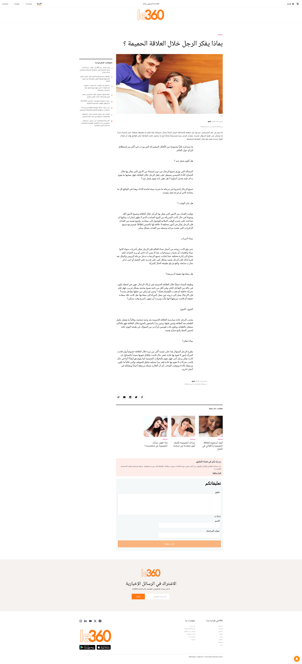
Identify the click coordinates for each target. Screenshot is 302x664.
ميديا (221, 637)
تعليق (217, 492)
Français (29, 4)
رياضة (221, 639)
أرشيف (193, 639)
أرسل (138, 596)
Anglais (17, 4)
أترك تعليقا (169, 544)
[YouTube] (90, 621)
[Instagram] (80, 621)
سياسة (220, 626)
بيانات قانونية (191, 634)
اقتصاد (221, 629)
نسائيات (220, 34)
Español (5, 4)
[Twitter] (95, 621)
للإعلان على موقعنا (189, 631)
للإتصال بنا (192, 637)
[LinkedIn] (85, 621)
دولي (221, 645)
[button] (297, 659)
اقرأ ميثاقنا (217, 473)
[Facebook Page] (100, 621)
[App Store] (104, 647)
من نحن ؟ (192, 626)
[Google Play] (87, 647)
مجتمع (221, 631)
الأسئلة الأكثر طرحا (189, 629)
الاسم (217, 521)
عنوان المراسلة (213, 531)
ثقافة (221, 634)
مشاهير (220, 642)
